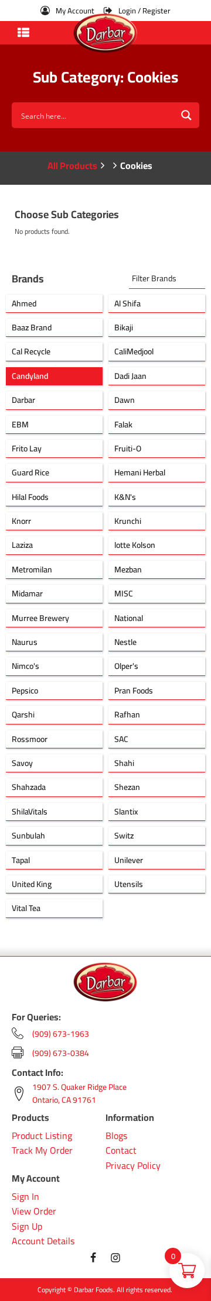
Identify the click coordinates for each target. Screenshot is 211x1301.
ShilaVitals (29, 811)
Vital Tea (26, 908)
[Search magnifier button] (186, 115)
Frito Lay (27, 448)
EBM (20, 424)
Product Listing (42, 1136)
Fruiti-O (127, 448)
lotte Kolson (134, 545)
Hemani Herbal (139, 472)
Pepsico (25, 690)
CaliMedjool (134, 351)
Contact (121, 1150)
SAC (121, 739)
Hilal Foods (30, 497)
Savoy (22, 763)
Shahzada (29, 787)
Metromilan (32, 569)
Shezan (127, 787)
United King (32, 884)
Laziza (22, 545)
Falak (123, 424)
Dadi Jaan (130, 376)
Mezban (128, 569)
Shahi (124, 763)
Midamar (27, 593)
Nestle (125, 642)
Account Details (43, 1241)
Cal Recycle (31, 351)
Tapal (21, 860)
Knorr (21, 521)
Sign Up (27, 1226)
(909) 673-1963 (60, 1033)
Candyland (30, 376)
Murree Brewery (40, 618)
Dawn (124, 400)
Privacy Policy (133, 1166)
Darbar (23, 400)
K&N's (125, 497)
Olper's (126, 666)
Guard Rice (30, 472)
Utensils (128, 884)
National (128, 618)
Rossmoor (29, 739)
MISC (123, 593)
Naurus (25, 642)
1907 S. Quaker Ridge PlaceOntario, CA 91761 (79, 1094)
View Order (34, 1211)
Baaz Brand (32, 327)
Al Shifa (127, 303)
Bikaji (123, 327)
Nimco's (25, 666)
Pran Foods (133, 690)
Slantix (126, 811)
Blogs (116, 1136)
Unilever (128, 860)
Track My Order (42, 1150)
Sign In (25, 1197)
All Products (72, 165)
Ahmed (24, 303)
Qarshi (23, 714)
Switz (124, 835)
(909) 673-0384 (60, 1053)
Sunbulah (28, 835)
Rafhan (127, 714)
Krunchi (127, 521)
